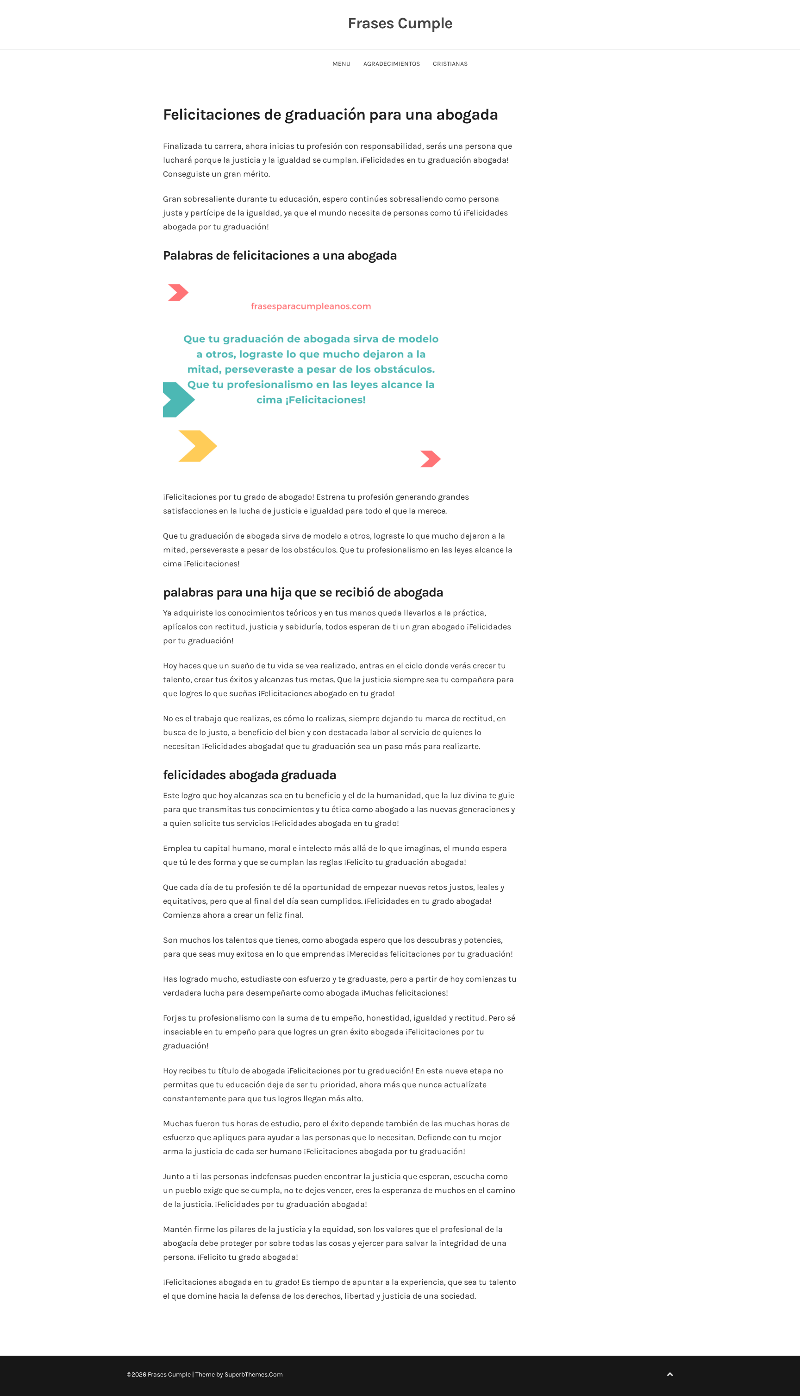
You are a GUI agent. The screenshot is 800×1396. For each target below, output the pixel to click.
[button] (311, 373)
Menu (341, 64)
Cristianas (450, 64)
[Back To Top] (670, 1374)
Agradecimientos (391, 64)
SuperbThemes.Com (254, 1374)
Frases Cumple (400, 23)
